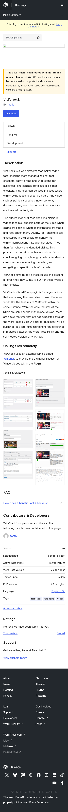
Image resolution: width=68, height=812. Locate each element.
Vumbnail (8, 358)
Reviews (12, 134)
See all (61, 633)
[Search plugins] (38, 37)
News (6, 684)
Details (11, 126)
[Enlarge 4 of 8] (28, 434)
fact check (36, 599)
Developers (10, 718)
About (7, 678)
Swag (41, 724)
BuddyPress (12, 752)
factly (10, 104)
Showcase (42, 678)
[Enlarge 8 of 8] (60, 438)
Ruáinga (16, 767)
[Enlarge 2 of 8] (28, 400)
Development (15, 143)
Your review (10, 633)
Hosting (8, 690)
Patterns (41, 695)
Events (40, 712)
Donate (42, 718)
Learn (6, 706)
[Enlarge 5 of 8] (28, 455)
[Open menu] (62, 5)
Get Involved (43, 706)
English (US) (58, 591)
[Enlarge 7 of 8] (60, 414)
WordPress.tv (13, 724)
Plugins (40, 690)
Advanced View (12, 608)
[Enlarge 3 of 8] (28, 416)
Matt (8, 740)
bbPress (10, 746)
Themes (40, 684)
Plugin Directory (12, 14)
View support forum (15, 657)
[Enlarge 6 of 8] (60, 383)
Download (11, 113)
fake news (49, 599)
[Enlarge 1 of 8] (28, 383)
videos (60, 599)
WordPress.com (14, 734)
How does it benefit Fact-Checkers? (25, 503)
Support (11, 151)
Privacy (7, 695)
